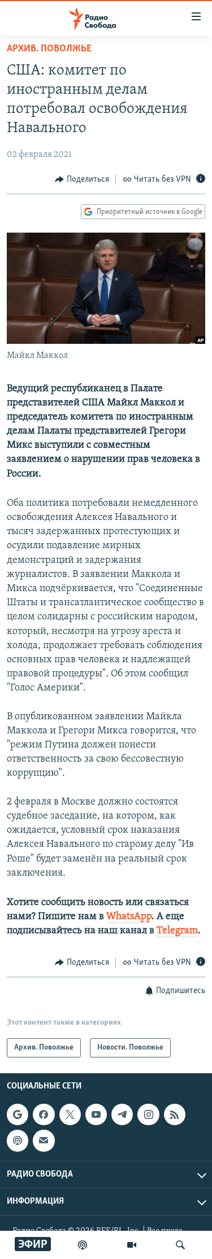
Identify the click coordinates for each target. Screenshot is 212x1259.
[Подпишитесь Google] (17, 1114)
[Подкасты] (17, 1140)
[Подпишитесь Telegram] (122, 1114)
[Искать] (180, 1245)
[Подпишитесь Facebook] (43, 1114)
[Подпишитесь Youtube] (96, 1114)
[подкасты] (82, 1245)
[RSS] (174, 1114)
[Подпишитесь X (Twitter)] (70, 1114)
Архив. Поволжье (49, 49)
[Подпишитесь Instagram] (148, 1114)
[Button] (82, 179)
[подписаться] (43, 1140)
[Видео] (132, 1245)
